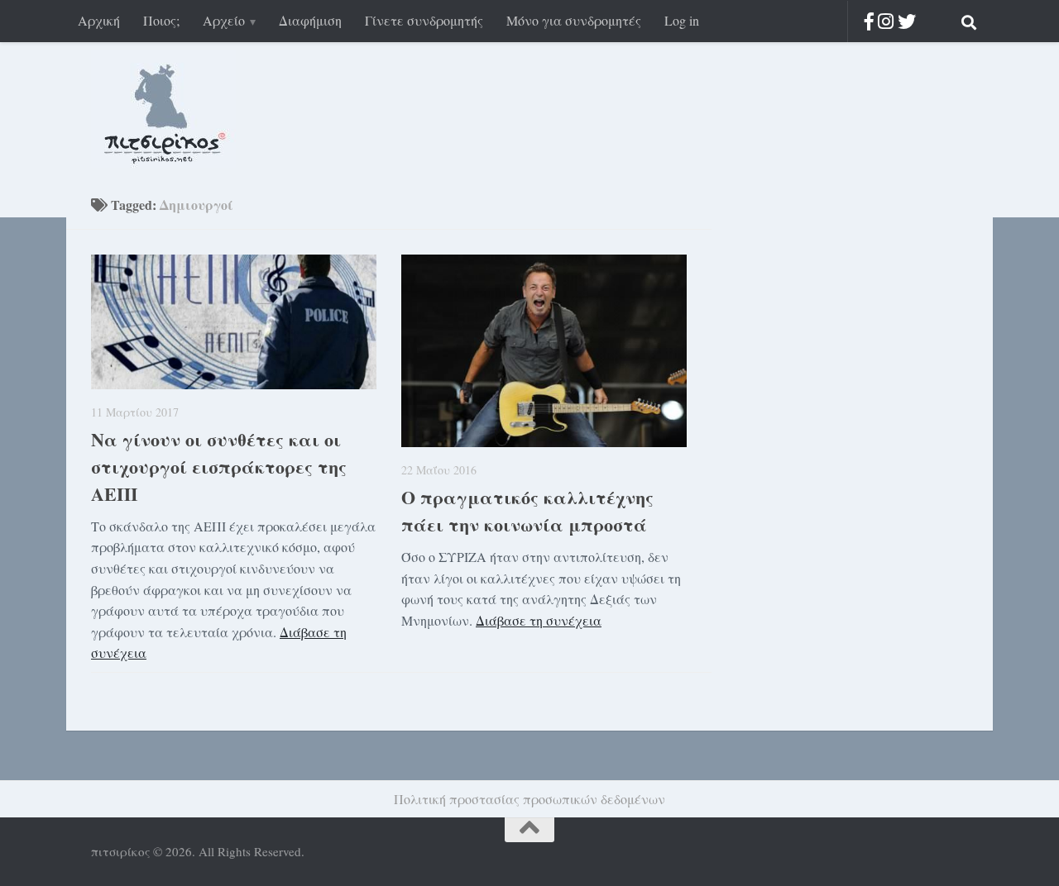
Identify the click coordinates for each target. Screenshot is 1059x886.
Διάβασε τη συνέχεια (538, 620)
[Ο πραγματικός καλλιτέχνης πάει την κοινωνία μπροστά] (544, 351)
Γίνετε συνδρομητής (424, 20)
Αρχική (99, 20)
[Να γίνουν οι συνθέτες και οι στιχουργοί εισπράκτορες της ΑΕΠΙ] (233, 322)
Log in (681, 20)
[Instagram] (886, 21)
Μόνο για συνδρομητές (573, 20)
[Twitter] (907, 21)
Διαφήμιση (310, 20)
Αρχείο (224, 20)
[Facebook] (869, 21)
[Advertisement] (836, 461)
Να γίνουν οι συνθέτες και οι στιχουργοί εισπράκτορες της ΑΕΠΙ (219, 466)
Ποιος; (161, 20)
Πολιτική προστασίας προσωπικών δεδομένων (529, 798)
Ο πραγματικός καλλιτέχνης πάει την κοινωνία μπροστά (527, 510)
